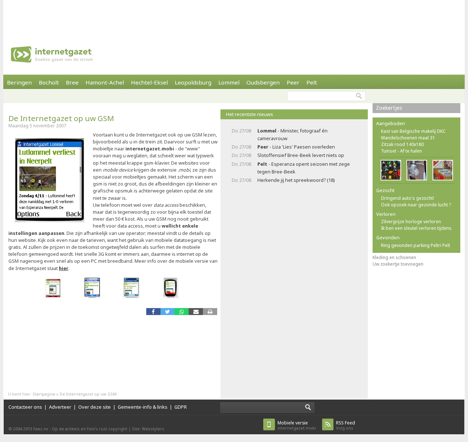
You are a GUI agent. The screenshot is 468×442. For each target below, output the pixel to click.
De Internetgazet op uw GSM (61, 118)
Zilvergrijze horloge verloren (411, 221)
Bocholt (49, 82)
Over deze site (94, 407)
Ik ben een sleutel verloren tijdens (416, 228)
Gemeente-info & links (142, 407)
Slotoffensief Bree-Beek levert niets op (300, 155)
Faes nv (40, 428)
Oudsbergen (263, 82)
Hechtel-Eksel (149, 82)
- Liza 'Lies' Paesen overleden (296, 146)
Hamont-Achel (105, 82)
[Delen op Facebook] (153, 311)
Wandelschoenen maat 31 (408, 138)
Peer (293, 82)
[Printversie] (210, 311)
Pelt (311, 82)
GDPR (180, 407)
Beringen (19, 82)
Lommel (228, 82)
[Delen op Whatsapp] (181, 311)
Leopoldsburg (193, 82)
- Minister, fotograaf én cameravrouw (292, 134)
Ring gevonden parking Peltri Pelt (415, 245)
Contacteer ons (25, 407)
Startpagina (44, 394)
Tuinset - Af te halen (401, 151)
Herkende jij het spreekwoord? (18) (296, 180)
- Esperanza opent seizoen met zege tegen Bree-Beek (303, 168)
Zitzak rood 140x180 (402, 144)
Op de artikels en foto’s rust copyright (89, 428)
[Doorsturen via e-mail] (196, 311)
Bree (72, 82)
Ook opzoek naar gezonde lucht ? (416, 205)
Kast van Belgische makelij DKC (413, 131)
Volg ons (345, 425)
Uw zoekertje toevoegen (398, 264)
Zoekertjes (389, 107)
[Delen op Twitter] (168, 311)
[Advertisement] (234, 16)
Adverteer (60, 407)
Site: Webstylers (148, 428)
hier (63, 268)
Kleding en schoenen (394, 257)
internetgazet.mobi (297, 425)
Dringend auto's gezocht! (407, 198)
